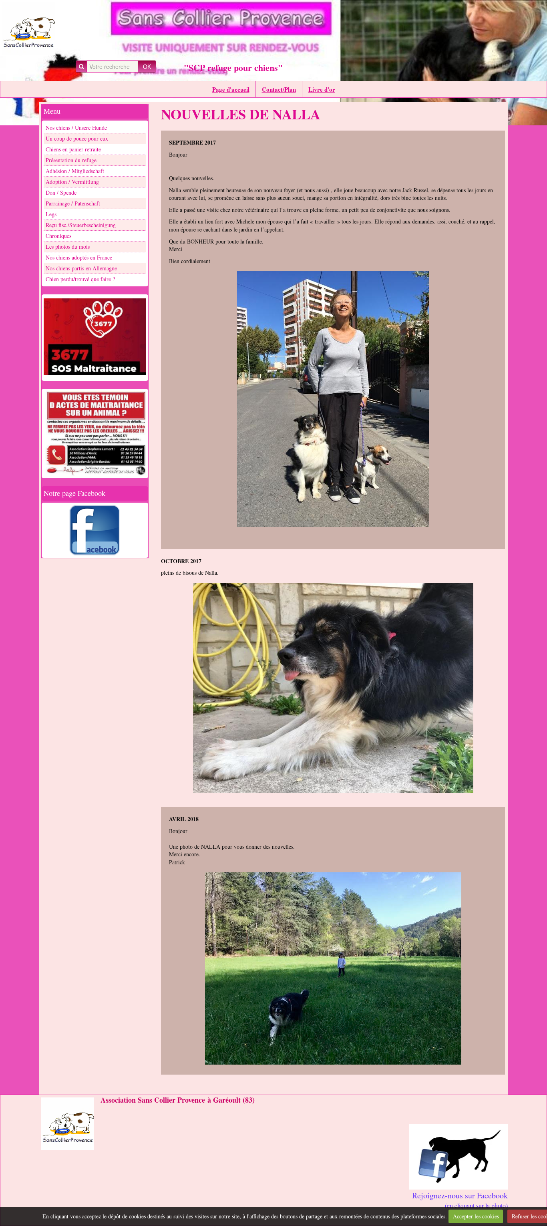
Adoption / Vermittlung (72, 181)
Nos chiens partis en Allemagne (81, 268)
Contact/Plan (279, 89)
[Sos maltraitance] (95, 336)
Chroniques (58, 236)
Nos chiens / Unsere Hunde (76, 127)
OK (147, 66)
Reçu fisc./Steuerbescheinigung (81, 225)
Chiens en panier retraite (73, 149)
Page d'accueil (230, 89)
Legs (51, 214)
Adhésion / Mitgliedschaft (75, 171)
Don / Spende (61, 192)
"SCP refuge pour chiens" (233, 67)
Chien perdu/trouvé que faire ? (80, 279)
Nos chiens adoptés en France (79, 257)
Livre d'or (321, 89)
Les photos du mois (68, 246)
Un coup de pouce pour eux (77, 138)
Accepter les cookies (476, 1216)
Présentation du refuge (71, 160)
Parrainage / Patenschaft (73, 203)
